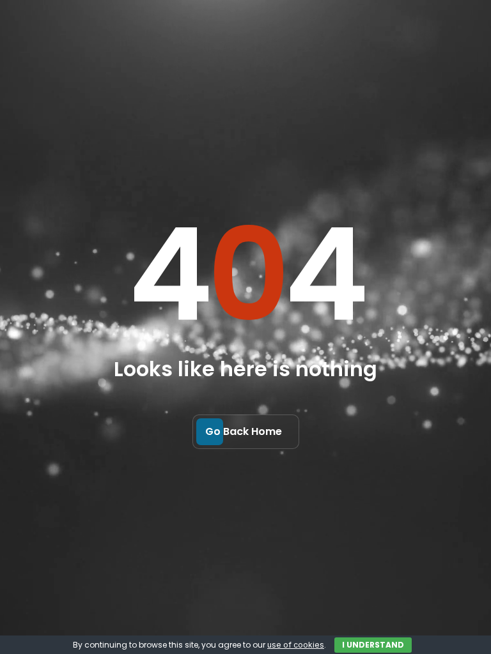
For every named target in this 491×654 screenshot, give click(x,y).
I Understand (373, 644)
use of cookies (295, 645)
